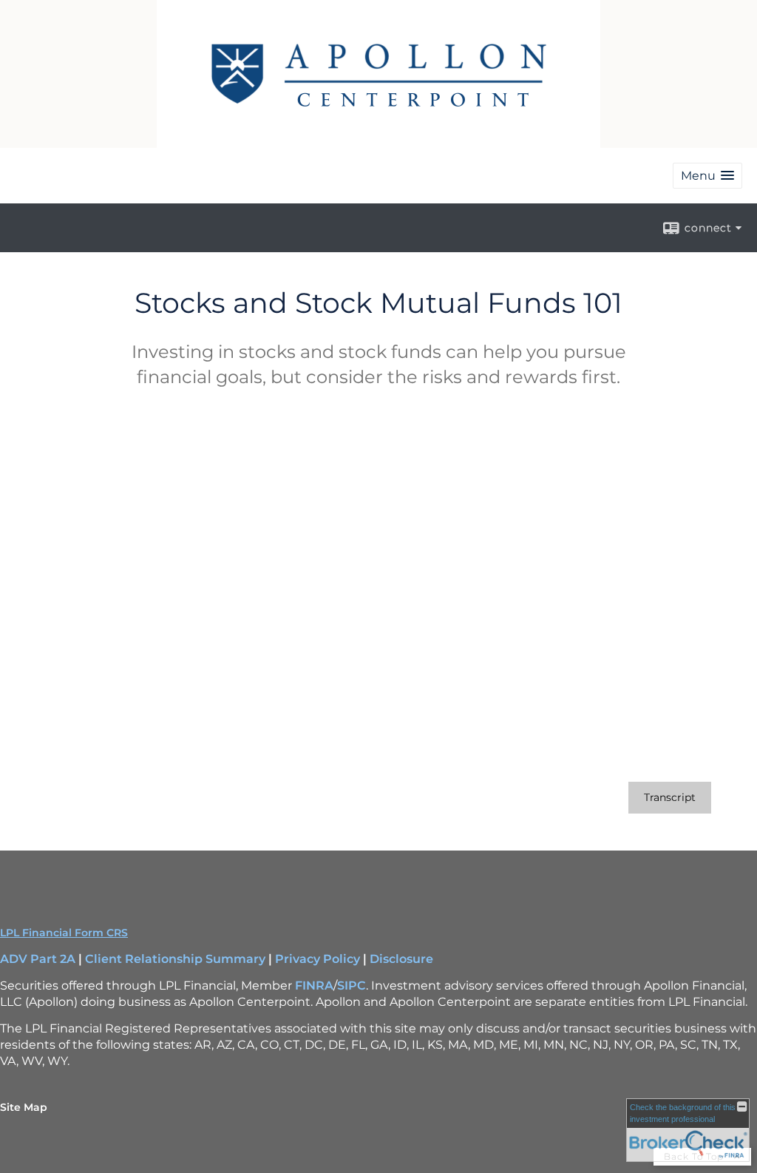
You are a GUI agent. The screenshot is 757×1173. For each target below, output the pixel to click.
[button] (707, 176)
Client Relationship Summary (175, 959)
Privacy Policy (317, 959)
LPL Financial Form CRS (64, 932)
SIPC (351, 985)
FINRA (314, 985)
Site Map (23, 1107)
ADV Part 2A (37, 959)
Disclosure (401, 959)
